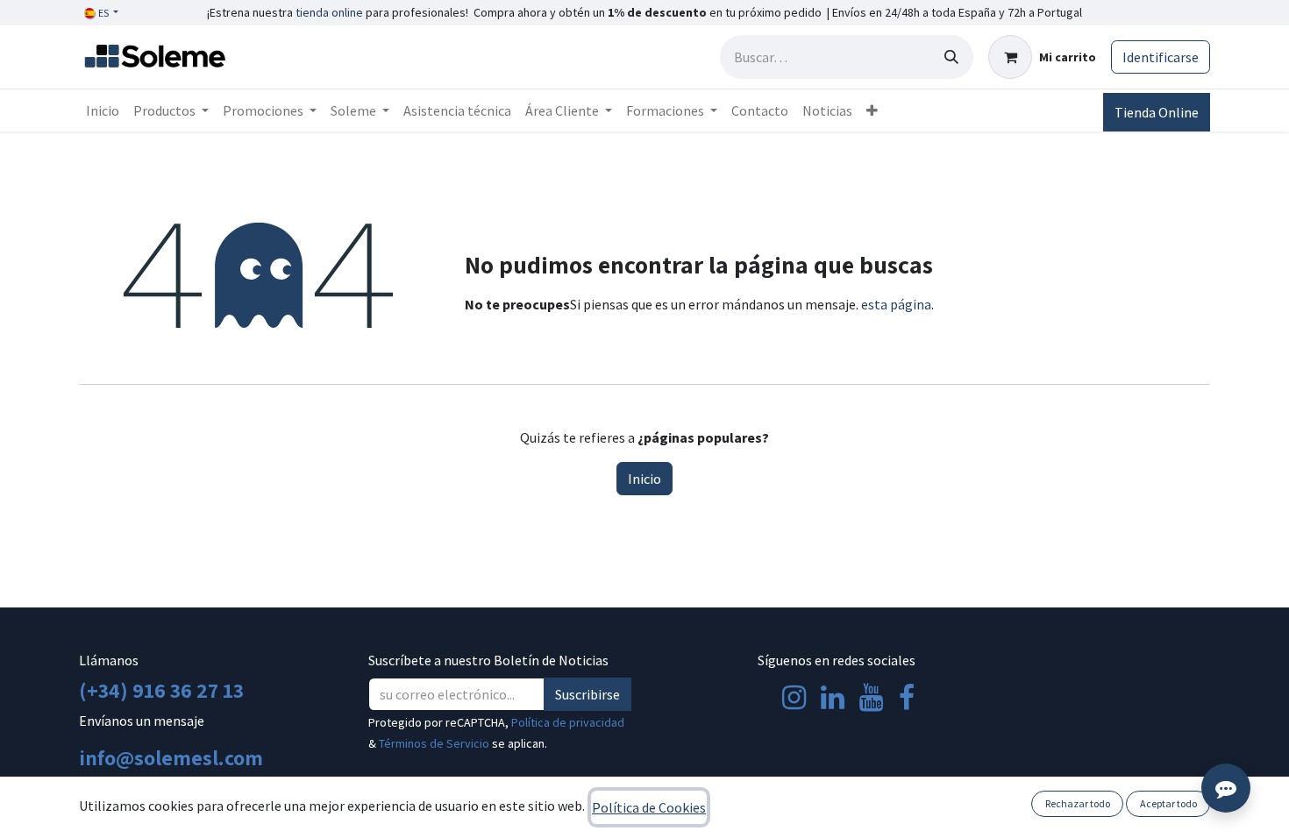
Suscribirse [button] (587, 694)
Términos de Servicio (434, 743)
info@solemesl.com (171, 757)
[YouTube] (871, 697)
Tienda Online (1157, 112)
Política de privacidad (567, 722)
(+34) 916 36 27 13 (161, 690)
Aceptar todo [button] (1168, 803)
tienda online (329, 12)
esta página (896, 304)
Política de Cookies (649, 807)
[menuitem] (102, 110)
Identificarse (1160, 57)
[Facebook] (906, 697)
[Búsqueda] (951, 57)
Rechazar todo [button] (1077, 803)
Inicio (644, 478)
